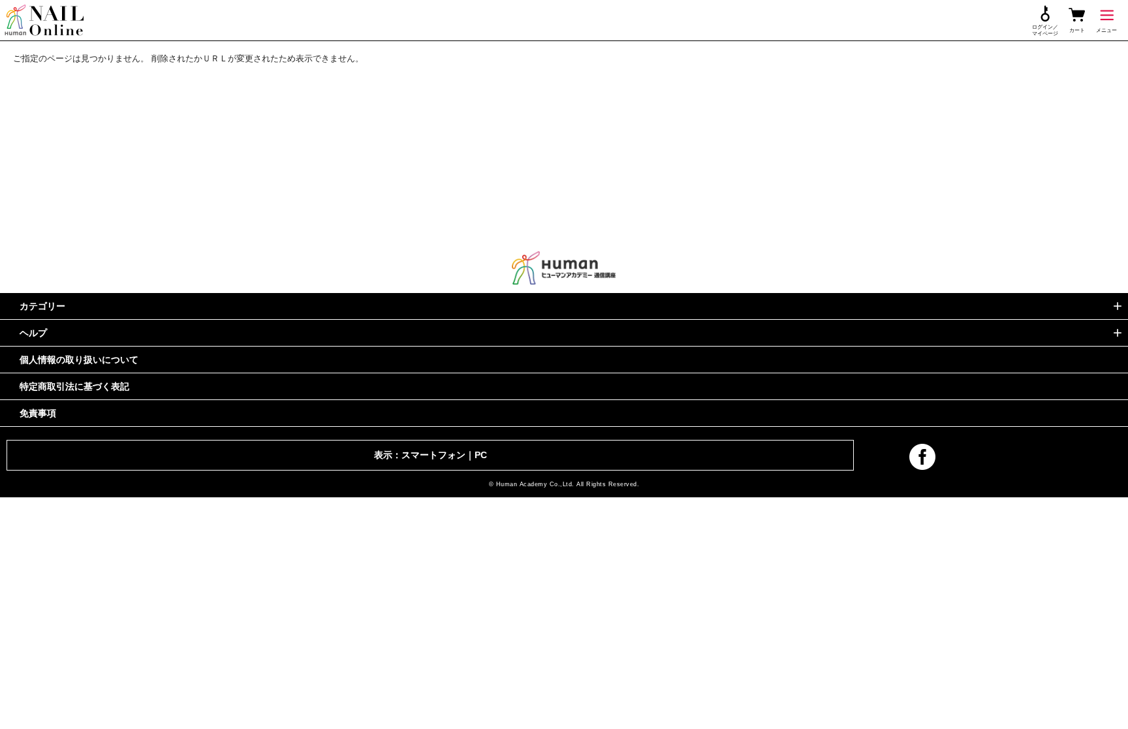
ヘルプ (33, 333)
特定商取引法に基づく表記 (74, 386)
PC (481, 455)
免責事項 (38, 413)
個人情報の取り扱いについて (79, 359)
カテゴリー (42, 306)
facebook (922, 457)
